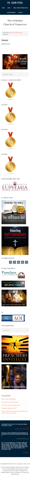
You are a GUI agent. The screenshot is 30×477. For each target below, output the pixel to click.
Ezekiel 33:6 (25, 452)
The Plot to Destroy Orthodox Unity (11, 405)
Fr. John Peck (15, 2)
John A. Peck (26, 464)
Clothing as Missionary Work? (9, 408)
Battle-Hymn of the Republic (9, 399)
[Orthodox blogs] (11, 100)
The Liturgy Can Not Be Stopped (10, 402)
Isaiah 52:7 (17, 429)
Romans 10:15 (25, 429)
